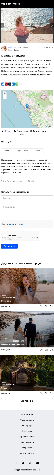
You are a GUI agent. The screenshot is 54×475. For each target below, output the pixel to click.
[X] (9, 84)
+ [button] (5, 93)
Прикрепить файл (14, 224)
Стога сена (6, 301)
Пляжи (7, 151)
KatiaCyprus (13, 47)
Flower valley (7, 388)
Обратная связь (27, 442)
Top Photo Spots (10, 4)
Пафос (7, 131)
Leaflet (46, 127)
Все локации (27, 400)
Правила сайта (27, 436)
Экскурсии (27, 431)
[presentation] (2, 25)
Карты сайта (26, 453)
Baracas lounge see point (12, 344)
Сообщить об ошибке (14, 181)
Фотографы (27, 425)
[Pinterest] (6, 84)
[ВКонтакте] (2, 84)
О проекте (27, 447)
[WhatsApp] (16, 84)
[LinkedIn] (13, 84)
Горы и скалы (23, 151)
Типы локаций (27, 420)
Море (37, 151)
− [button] (5, 97)
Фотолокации (27, 414)
